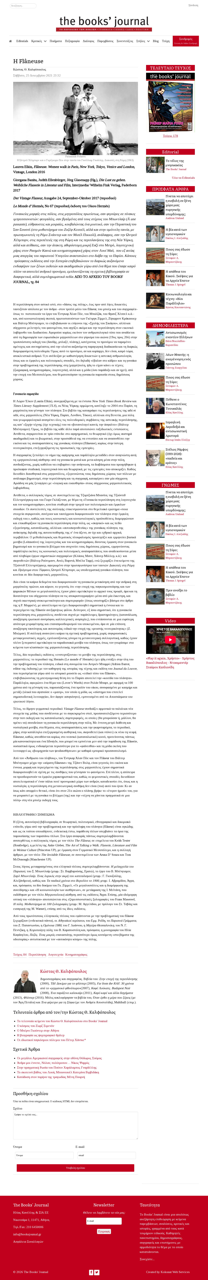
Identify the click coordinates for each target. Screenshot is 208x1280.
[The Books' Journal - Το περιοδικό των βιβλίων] (104, 23)
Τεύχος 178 (170, 136)
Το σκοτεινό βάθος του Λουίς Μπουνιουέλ (44, 1072)
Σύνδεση (193, 5)
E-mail (80, 1146)
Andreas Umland (175, 218)
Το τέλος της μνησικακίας (175, 162)
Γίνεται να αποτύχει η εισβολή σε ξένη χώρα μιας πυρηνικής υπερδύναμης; (179, 205)
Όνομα (17, 1146)
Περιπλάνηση (37, 954)
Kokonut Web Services (175, 1272)
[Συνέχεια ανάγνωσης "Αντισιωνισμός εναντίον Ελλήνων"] (155, 338)
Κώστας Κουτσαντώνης (178, 307)
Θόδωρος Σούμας (90, 1058)
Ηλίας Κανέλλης (174, 412)
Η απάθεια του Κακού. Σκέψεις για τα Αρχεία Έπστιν (179, 276)
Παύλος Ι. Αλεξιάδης (177, 238)
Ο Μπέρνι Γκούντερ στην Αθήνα (38, 1030)
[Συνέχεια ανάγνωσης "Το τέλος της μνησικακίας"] (155, 164)
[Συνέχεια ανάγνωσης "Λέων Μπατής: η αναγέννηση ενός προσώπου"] (155, 360)
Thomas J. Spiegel (175, 284)
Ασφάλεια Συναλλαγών (28, 1241)
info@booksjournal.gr (27, 1234)
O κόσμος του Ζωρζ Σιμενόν (37, 1026)
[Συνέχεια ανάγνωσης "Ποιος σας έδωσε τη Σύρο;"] (155, 255)
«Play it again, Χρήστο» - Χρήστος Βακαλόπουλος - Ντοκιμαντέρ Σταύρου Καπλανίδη (170, 662)
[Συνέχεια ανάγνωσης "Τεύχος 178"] (170, 102)
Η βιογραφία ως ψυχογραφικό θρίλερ (40, 1035)
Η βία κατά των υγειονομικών (176, 231)
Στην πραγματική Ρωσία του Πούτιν (40, 1067)
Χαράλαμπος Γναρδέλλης (80, 1067)
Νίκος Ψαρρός (80, 1063)
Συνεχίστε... (147, 1259)
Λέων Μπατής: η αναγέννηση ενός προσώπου (178, 359)
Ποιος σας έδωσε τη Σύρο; (178, 251)
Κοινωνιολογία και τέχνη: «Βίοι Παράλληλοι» (179, 298)
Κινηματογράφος (76, 954)
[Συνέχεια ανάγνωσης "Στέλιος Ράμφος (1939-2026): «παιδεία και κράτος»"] (155, 457)
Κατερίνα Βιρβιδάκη (86, 1072)
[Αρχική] (12, 41)
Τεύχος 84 (19, 954)
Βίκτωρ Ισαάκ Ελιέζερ (178, 439)
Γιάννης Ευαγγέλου (176, 367)
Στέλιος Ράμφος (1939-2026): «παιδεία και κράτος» (177, 456)
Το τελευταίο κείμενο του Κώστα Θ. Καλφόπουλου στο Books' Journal (62, 1021)
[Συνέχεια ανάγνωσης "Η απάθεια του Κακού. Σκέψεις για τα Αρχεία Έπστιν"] (155, 277)
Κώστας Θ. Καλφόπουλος (29, 69)
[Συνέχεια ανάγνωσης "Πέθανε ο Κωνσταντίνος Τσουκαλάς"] (155, 405)
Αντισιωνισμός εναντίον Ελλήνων (179, 334)
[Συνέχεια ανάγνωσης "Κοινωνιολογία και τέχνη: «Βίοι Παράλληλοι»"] (155, 300)
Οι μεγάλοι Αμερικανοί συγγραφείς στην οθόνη (47, 1058)
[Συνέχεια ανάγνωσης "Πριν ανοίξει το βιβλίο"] (155, 596)
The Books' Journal (176, 169)
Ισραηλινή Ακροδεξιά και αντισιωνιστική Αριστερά (176, 429)
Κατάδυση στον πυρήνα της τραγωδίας (41, 1077)
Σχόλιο (17, 1108)
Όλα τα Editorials (183, 177)
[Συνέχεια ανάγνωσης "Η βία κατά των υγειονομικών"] (155, 233)
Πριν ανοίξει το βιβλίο (176, 592)
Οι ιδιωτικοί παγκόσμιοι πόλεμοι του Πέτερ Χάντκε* (51, 1040)
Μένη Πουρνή (76, 1077)
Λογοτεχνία (55, 954)
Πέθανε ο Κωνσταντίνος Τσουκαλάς (176, 403)
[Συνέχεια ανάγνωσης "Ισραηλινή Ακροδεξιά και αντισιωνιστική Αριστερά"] (155, 430)
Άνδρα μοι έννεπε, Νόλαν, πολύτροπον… (43, 1063)
